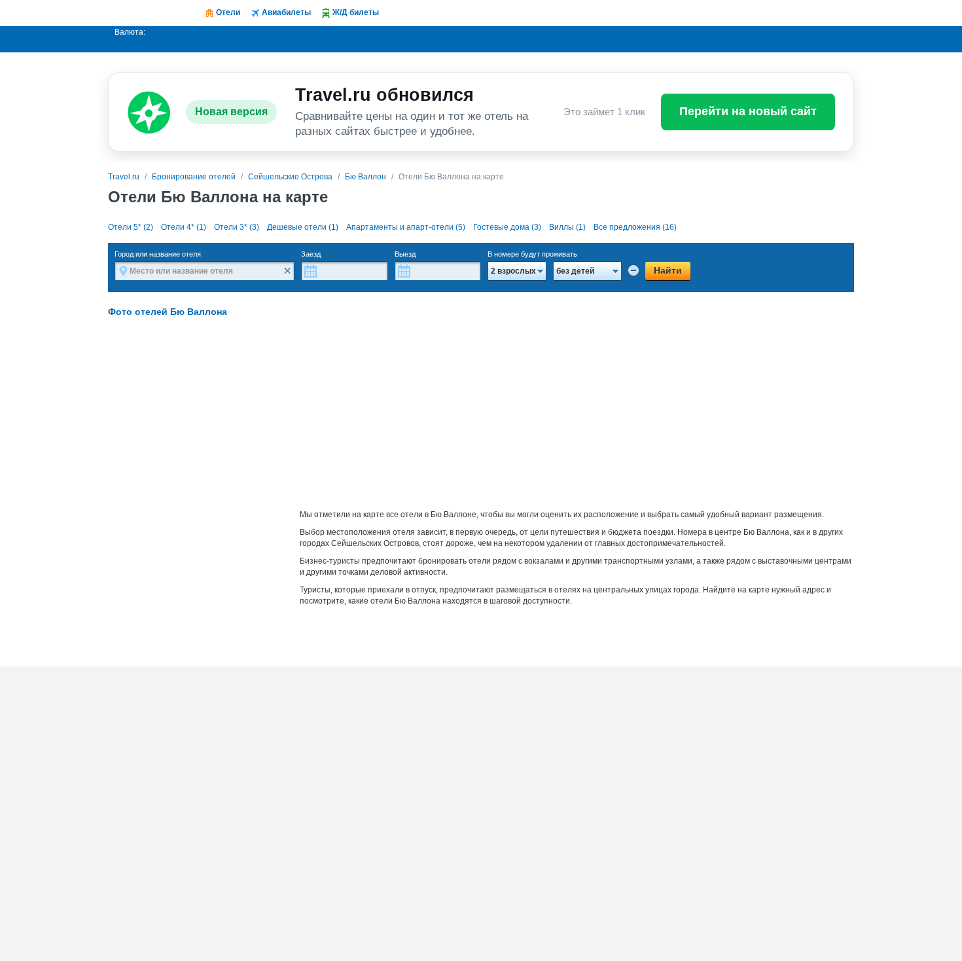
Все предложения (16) (635, 227)
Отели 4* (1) (183, 227)
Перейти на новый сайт (748, 111)
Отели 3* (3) (236, 227)
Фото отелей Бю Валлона (167, 311)
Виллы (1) (567, 227)
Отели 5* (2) (130, 227)
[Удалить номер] (633, 270)
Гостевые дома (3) (507, 227)
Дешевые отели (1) (302, 227)
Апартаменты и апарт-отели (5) (405, 227)
